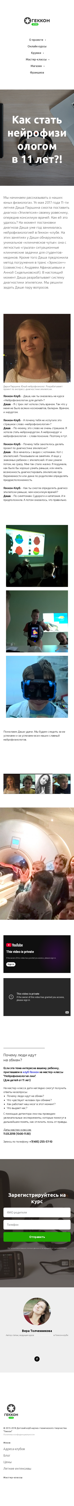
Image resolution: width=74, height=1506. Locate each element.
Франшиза (37, 72)
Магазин (37, 65)
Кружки (36, 52)
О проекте (36, 39)
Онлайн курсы (37, 46)
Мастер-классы (36, 59)
